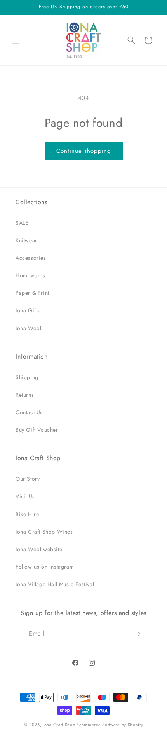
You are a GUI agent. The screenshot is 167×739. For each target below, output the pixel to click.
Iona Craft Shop (59, 724)
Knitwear (26, 240)
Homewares (30, 275)
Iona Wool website (39, 549)
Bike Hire (27, 514)
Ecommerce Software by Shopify (110, 724)
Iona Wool (28, 328)
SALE (22, 223)
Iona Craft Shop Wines (44, 532)
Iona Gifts (28, 310)
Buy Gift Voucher (37, 430)
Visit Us (25, 496)
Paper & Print (32, 293)
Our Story (28, 479)
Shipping (27, 377)
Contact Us (29, 412)
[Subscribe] (137, 634)
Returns (25, 395)
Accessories (31, 258)
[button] (15, 40)
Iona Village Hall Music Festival (55, 584)
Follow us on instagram (45, 567)
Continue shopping (83, 151)
